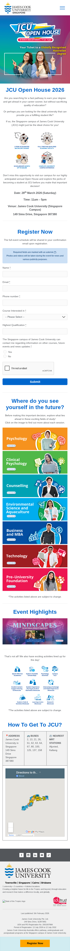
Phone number (11, 296)
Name (7, 267)
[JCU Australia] (28, 873)
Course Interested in (14, 310)
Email (6, 282)
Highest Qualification (14, 325)
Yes (10, 352)
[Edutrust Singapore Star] (59, 901)
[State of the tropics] (14, 901)
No (9, 356)
